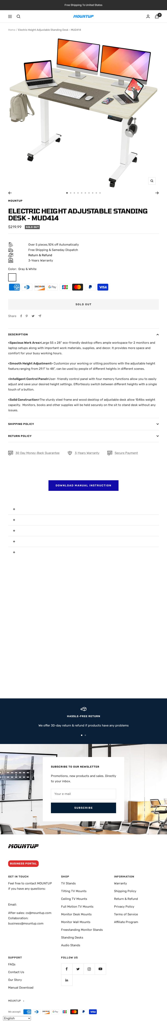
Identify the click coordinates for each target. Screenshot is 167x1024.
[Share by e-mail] (39, 316)
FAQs (11, 964)
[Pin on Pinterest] (27, 316)
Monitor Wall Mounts (75, 922)
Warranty (120, 883)
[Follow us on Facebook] (66, 969)
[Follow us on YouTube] (100, 969)
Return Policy (20, 436)
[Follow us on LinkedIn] (66, 980)
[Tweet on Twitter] (33, 316)
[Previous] (10, 192)
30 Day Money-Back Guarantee (37, 453)
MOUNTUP (15, 200)
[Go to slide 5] (81, 193)
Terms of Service (126, 914)
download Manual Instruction (83, 485)
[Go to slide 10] (100, 193)
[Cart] (157, 16)
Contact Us (16, 972)
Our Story (15, 980)
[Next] (157, 192)
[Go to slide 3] (74, 193)
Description (18, 334)
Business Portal (23, 863)
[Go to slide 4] (78, 193)
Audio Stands (70, 945)
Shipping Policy (21, 424)
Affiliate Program (126, 922)
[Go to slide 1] (67, 193)
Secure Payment (126, 453)
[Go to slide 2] (70, 193)
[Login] (148, 16)
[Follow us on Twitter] (78, 969)
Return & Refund (126, 899)
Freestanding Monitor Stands (82, 930)
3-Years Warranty (87, 453)
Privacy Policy (124, 906)
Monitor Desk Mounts (76, 914)
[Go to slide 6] (85, 193)
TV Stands (68, 883)
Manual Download (20, 987)
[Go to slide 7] (89, 193)
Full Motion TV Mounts (77, 906)
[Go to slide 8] (92, 193)
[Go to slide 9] (96, 193)
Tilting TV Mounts (74, 891)
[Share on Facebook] (21, 316)
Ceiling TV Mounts (74, 899)
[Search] (18, 16)
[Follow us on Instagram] (89, 969)
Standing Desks (72, 937)
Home (11, 29)
